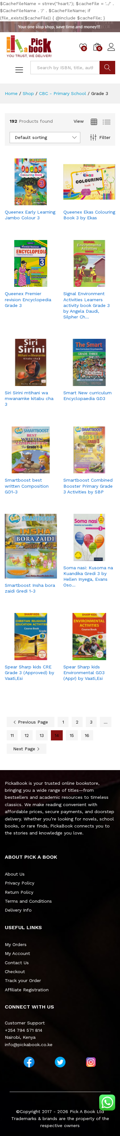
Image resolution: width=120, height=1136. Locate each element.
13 (42, 735)
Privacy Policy (19, 882)
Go (107, 67)
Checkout (15, 971)
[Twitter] (60, 1062)
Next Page (25, 748)
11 (12, 735)
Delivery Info (18, 910)
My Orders (16, 944)
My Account (17, 953)
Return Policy (19, 892)
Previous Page (32, 722)
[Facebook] (29, 1062)
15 (72, 735)
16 (87, 735)
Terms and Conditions (28, 901)
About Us (15, 874)
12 (27, 735)
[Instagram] (90, 1062)
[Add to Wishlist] (37, 201)
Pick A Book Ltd (87, 1111)
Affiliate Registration (27, 989)
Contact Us (17, 962)
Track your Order (23, 980)
